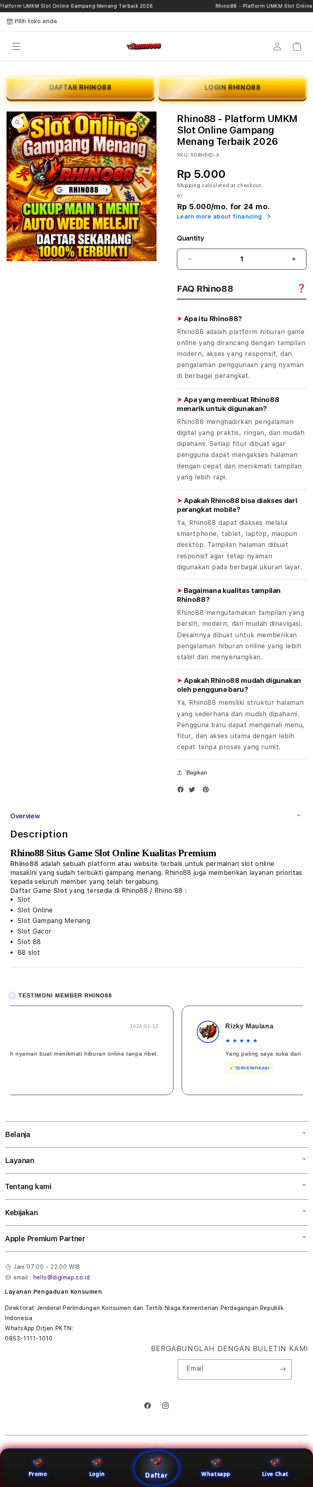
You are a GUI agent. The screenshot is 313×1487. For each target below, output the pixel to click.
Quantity (190, 238)
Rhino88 (24, 864)
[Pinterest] (208, 791)
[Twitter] (194, 791)
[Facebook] (182, 791)
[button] (16, 46)
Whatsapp (215, 1474)
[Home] (144, 46)
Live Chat (275, 1474)
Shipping (189, 185)
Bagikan (196, 772)
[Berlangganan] (282, 1369)
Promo (38, 1474)
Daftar (156, 1475)
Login (97, 1474)
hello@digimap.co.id (61, 1277)
